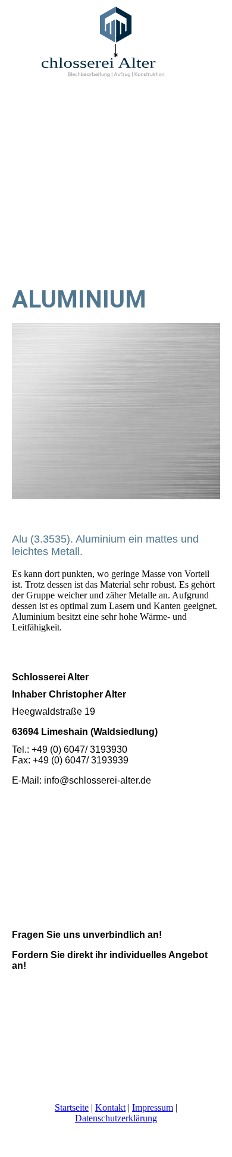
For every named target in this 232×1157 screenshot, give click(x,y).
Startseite (72, 1107)
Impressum (152, 1107)
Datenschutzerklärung (116, 1118)
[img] (116, 44)
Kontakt (110, 1107)
